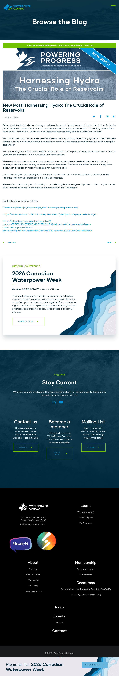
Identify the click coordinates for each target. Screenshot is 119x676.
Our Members (86, 575)
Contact (23, 447)
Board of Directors (33, 591)
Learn (86, 505)
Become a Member (85, 569)
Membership (86, 562)
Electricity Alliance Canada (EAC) (86, 595)
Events (59, 616)
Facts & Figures (86, 517)
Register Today (92, 665)
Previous (12, 243)
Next (109, 243)
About (33, 562)
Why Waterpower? (85, 512)
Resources (86, 582)
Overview (33, 569)
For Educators (85, 523)
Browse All (59, 623)
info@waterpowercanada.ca (33, 524)
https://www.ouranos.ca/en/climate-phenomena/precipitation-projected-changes (50, 214)
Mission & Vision (33, 575)
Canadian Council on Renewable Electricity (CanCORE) (86, 589)
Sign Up (90, 447)
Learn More (57, 453)
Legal (59, 657)
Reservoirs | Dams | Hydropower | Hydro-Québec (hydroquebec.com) (40, 207)
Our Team (33, 586)
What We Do (33, 580)
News (59, 607)
